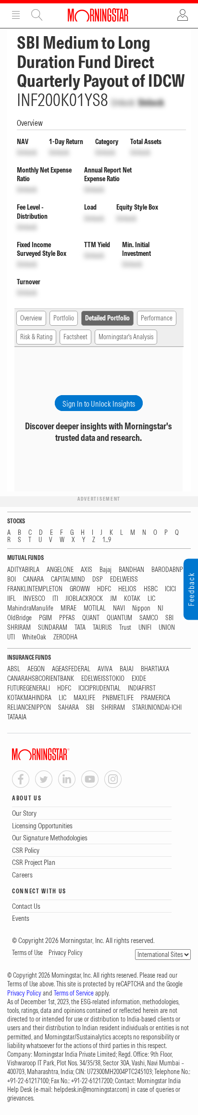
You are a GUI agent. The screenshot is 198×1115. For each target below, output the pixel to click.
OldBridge (19, 618)
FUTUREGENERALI (28, 688)
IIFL (11, 598)
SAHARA (68, 707)
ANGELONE (60, 569)
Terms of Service (74, 993)
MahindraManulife (30, 608)
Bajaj (105, 569)
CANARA (33, 579)
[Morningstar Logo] (98, 15)
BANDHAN (131, 569)
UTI (11, 637)
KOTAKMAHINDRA (29, 698)
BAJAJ (127, 669)
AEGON (36, 669)
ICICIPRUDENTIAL (99, 688)
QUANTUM (119, 618)
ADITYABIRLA (23, 569)
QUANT (90, 618)
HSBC (151, 589)
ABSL (13, 669)
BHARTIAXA (155, 669)
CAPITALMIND (68, 579)
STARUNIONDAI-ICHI (157, 707)
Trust (125, 627)
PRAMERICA (155, 698)
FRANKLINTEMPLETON (34, 589)
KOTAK (132, 598)
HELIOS (127, 589)
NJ (160, 608)
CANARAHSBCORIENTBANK (40, 678)
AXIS (86, 569)
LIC (151, 598)
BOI (11, 579)
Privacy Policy (66, 952)
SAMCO (148, 618)
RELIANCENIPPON (29, 707)
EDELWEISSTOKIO (102, 678)
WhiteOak (34, 637)
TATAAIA (16, 717)
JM (113, 598)
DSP (97, 579)
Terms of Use (27, 952)
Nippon (141, 608)
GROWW (80, 589)
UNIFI (144, 627)
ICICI (170, 589)
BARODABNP (167, 569)
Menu (15, 15)
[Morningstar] (60, 754)
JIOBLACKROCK (84, 598)
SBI (169, 618)
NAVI (119, 608)
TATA (80, 627)
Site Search (37, 15)
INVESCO (34, 598)
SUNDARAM (52, 627)
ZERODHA (65, 637)
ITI (55, 598)
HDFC (104, 589)
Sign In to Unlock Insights (98, 404)
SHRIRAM (19, 627)
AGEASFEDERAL (71, 669)
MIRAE (68, 608)
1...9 (106, 540)
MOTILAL (95, 608)
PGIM (45, 618)
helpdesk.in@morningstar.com (90, 1089)
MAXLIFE (84, 698)
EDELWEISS (124, 579)
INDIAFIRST (142, 688)
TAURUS (102, 627)
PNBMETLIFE (118, 698)
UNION (167, 627)
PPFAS (67, 618)
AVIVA (105, 669)
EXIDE (139, 678)
